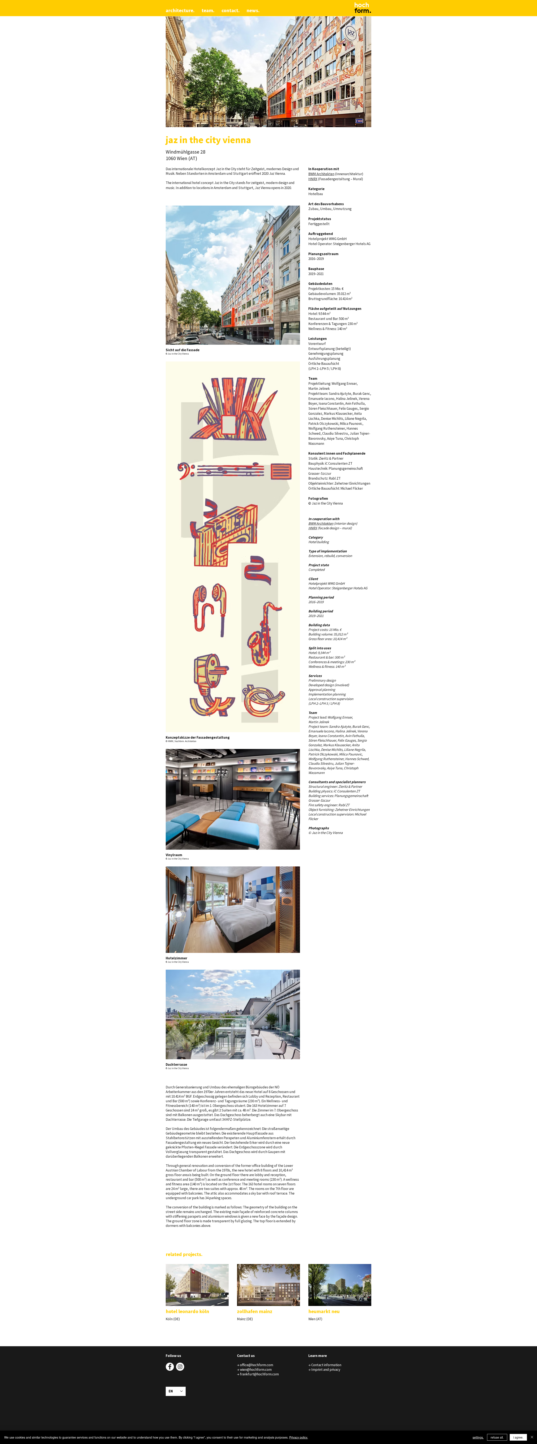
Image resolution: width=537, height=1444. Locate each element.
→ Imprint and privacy (324, 1369)
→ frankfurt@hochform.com (258, 1374)
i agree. (518, 1437)
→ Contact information (324, 1365)
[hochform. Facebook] (170, 1367)
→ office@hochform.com (255, 1365)
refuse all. (497, 1437)
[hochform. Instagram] (180, 1367)
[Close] (531, 1437)
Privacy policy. (298, 1437)
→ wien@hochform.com (254, 1369)
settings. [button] (478, 1437)
